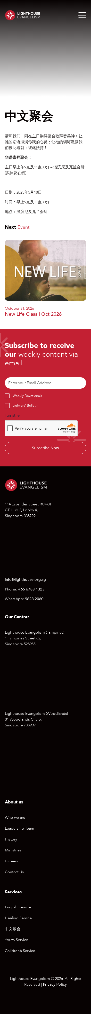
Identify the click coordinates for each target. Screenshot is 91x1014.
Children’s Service (20, 950)
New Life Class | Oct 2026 (33, 314)
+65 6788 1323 (31, 589)
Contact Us (14, 872)
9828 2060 (34, 599)
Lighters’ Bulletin (25, 405)
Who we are (15, 817)
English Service (18, 907)
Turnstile (12, 415)
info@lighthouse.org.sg (25, 579)
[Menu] (82, 15)
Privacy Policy (55, 984)
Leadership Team (19, 828)
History (11, 839)
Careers (11, 861)
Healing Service (18, 918)
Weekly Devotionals (27, 395)
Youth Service (16, 940)
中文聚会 (12, 929)
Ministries (13, 850)
